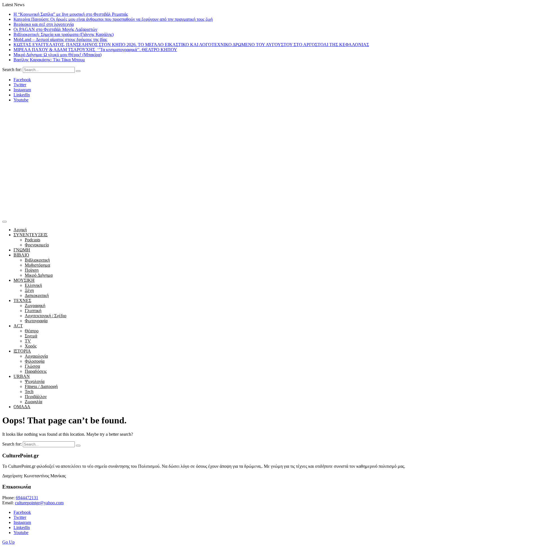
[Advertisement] (270, 175)
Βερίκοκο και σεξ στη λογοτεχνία (44, 24)
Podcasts (32, 239)
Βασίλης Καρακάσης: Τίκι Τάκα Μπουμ (49, 59)
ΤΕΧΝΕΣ (22, 300)
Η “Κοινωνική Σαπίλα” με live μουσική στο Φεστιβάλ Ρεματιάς (71, 14)
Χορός (31, 346)
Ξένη (29, 290)
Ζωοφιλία (33, 401)
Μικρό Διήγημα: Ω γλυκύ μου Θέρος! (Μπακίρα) (58, 54)
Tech (29, 391)
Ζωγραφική (35, 305)
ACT (18, 325)
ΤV (28, 341)
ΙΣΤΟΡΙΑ (22, 351)
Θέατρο (32, 330)
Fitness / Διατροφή (41, 386)
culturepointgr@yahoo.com (39, 502)
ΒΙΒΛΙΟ (21, 255)
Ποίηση (32, 270)
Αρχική (20, 229)
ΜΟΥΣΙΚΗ (24, 280)
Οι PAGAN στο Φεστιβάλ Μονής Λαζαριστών (55, 29)
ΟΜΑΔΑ (22, 406)
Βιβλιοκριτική (37, 260)
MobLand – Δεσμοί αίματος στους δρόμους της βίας (60, 39)
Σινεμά (31, 335)
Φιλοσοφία (34, 361)
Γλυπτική (33, 310)
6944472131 (27, 497)
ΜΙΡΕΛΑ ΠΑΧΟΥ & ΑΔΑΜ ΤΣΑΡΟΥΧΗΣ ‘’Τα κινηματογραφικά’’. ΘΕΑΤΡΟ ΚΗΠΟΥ (95, 49)
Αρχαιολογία (36, 356)
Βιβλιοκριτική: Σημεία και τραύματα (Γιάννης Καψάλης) (64, 34)
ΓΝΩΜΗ (22, 250)
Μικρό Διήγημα (39, 275)
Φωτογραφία (36, 320)
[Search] (78, 71)
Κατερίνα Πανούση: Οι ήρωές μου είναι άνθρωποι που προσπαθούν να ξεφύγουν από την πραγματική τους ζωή (113, 19)
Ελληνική (33, 285)
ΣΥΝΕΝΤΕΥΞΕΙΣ (31, 234)
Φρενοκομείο (37, 244)
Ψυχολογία (34, 381)
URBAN (22, 376)
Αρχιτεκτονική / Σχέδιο (45, 315)
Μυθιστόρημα (37, 265)
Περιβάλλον (36, 396)
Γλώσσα (32, 366)
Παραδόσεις (36, 371)
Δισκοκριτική (37, 295)
